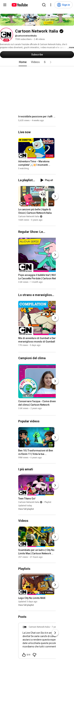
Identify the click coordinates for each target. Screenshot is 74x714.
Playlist (47, 502)
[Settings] (51, 5)
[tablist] (37, 62)
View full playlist (26, 509)
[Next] (55, 196)
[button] (6, 34)
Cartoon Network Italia (28, 216)
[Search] (44, 5)
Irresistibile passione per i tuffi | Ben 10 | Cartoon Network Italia (37, 116)
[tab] (23, 62)
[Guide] (5, 5)
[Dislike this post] (34, 655)
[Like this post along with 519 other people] (24, 655)
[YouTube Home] (19, 5)
